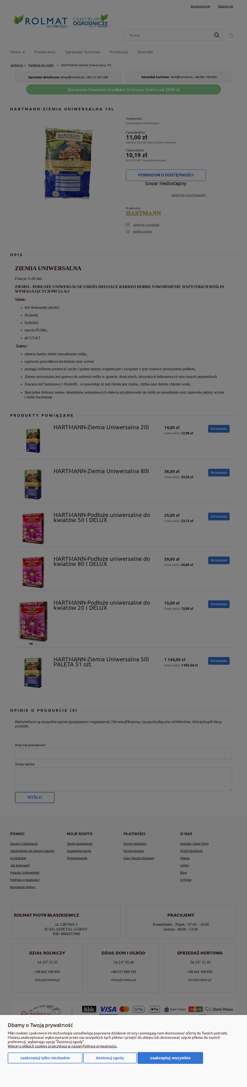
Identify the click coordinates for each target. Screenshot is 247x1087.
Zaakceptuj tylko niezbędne (45, 1058)
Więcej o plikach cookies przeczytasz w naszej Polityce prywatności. (62, 1046)
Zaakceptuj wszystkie (170, 1057)
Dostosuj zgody (110, 1058)
